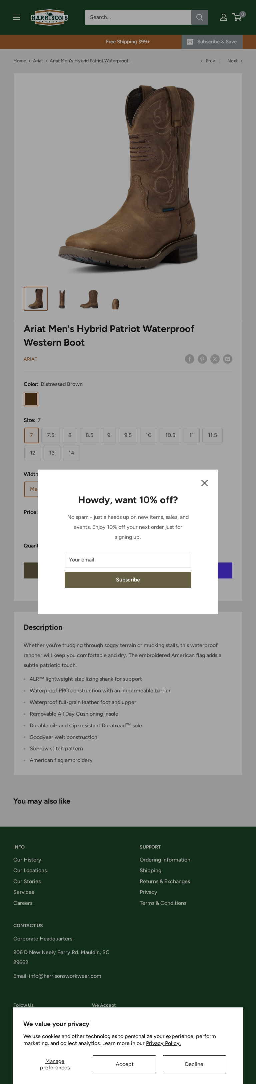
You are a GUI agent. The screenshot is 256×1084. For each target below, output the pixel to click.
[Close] (204, 483)
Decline (194, 1064)
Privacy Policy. (163, 1043)
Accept (125, 1064)
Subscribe (128, 579)
